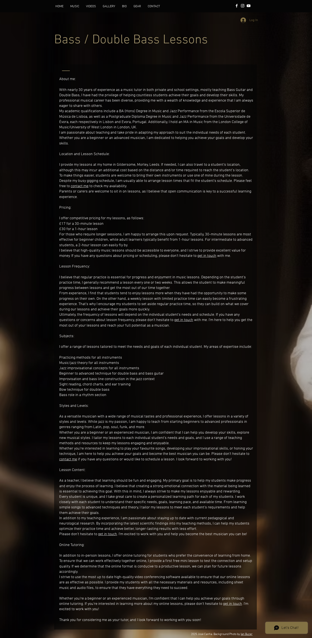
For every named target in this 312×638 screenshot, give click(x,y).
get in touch (206, 256)
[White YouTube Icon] (248, 5)
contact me (80, 186)
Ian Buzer (247, 634)
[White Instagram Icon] (242, 5)
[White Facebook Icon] (236, 5)
